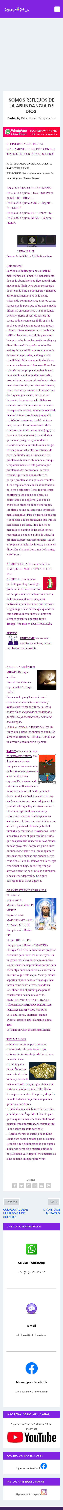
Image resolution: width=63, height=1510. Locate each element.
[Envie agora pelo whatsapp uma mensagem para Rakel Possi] (32, 1254)
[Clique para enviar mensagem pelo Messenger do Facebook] (32, 1373)
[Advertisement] (31, 51)
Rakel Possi (28, 118)
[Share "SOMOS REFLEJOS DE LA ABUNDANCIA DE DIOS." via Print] (48, 1185)
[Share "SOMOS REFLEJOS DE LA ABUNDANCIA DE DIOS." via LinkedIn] (35, 1185)
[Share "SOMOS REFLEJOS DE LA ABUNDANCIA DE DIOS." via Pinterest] (28, 1185)
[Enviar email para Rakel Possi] (31, 1317)
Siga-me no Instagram (28, 1494)
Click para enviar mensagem (31, 1391)
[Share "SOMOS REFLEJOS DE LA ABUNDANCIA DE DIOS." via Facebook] (14, 1185)
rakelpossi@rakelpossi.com (31, 1335)
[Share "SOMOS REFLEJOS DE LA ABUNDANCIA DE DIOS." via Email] (41, 1185)
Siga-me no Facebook (28, 1468)
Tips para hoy (47, 118)
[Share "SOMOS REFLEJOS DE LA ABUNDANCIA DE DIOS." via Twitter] (21, 1185)
